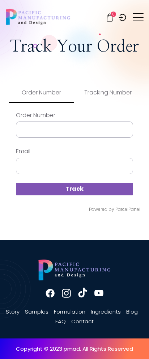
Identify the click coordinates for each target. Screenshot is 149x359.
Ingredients (106, 311)
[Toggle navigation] (139, 17)
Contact (82, 321)
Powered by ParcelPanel (114, 209)
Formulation (69, 311)
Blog (132, 311)
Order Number (35, 115)
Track (74, 189)
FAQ (60, 321)
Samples (36, 311)
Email (23, 151)
